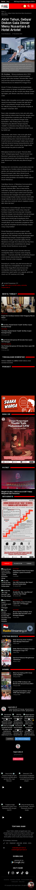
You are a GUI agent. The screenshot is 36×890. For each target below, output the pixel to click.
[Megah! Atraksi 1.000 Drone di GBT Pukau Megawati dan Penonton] (18, 479)
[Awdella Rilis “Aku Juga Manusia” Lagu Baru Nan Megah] (6, 593)
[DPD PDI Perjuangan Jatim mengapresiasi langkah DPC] (18, 719)
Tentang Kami (14, 881)
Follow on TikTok (18, 759)
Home (2, 11)
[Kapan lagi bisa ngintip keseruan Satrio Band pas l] (29, 719)
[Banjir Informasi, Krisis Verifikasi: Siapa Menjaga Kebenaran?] (6, 643)
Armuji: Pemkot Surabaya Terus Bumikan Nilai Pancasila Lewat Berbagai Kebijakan (22, 613)
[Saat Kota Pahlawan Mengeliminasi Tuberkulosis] (6, 661)
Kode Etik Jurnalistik (15, 879)
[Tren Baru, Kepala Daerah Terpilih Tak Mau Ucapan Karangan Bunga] (18, 326)
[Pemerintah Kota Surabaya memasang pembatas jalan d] (18, 730)
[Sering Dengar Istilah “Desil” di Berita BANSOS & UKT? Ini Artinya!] (18, 528)
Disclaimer (6, 879)
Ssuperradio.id (5, 287)
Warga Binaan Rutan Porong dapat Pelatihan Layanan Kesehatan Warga (23, 572)
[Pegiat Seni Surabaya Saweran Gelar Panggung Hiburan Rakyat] (18, 304)
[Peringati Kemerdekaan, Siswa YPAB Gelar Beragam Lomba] (6, 695)
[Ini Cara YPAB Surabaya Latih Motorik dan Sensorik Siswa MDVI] (6, 686)
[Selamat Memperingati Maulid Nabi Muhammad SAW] (18, 440)
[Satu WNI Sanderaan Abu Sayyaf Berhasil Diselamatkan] (6, 583)
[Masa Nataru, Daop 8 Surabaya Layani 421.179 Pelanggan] (6, 604)
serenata (24, 285)
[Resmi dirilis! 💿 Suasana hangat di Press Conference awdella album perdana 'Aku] (9, 777)
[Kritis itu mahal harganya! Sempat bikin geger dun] (6, 730)
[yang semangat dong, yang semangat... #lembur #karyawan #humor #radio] (27, 807)
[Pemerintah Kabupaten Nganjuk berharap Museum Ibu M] (6, 719)
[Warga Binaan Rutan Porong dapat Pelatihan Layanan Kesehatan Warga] (6, 573)
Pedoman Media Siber (26, 879)
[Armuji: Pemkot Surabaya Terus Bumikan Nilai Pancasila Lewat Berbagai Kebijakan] (6, 615)
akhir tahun (8, 285)
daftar (16, 361)
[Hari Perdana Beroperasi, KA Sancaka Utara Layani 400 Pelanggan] (18, 341)
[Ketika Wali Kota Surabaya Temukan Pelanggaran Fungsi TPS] (6, 652)
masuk (9, 361)
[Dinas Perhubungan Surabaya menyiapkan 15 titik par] (29, 730)
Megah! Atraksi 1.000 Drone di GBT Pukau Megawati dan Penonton (16, 492)
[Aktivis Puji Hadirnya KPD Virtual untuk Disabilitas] (6, 677)
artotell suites (16, 285)
